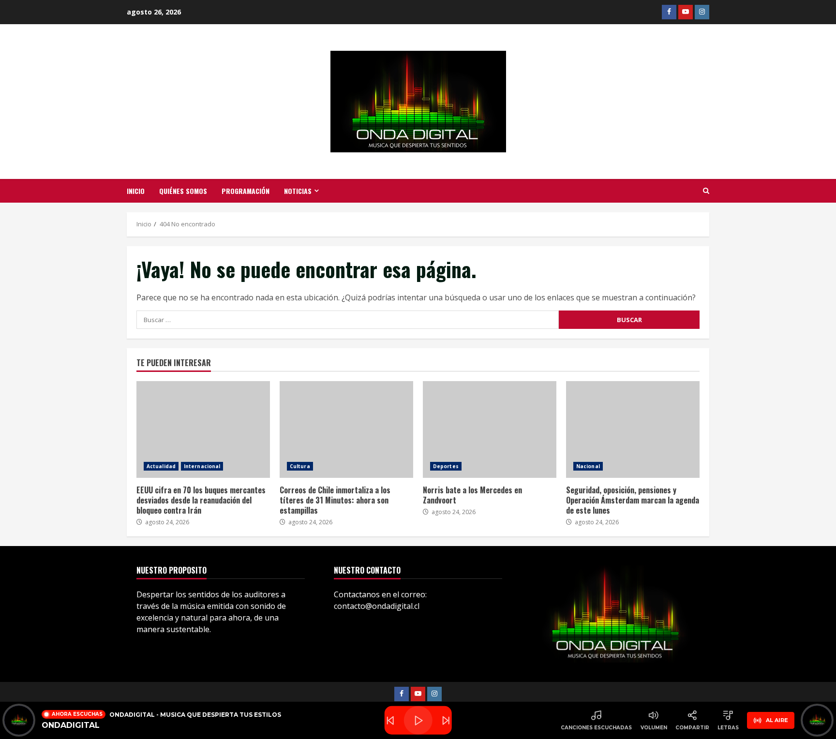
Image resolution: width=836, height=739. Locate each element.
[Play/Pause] (418, 720)
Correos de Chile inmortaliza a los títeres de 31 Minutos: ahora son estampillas (346, 429)
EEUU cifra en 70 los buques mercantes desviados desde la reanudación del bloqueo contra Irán (203, 429)
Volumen (654, 727)
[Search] (706, 191)
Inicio (136, 191)
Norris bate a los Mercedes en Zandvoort (489, 429)
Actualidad (161, 466)
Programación (245, 191)
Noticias (298, 191)
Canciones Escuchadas (596, 727)
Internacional (202, 466)
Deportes (446, 466)
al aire (777, 720)
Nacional (588, 466)
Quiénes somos (183, 191)
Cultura (300, 466)
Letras (728, 727)
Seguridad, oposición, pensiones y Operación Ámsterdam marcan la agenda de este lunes (633, 429)
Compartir (692, 727)
